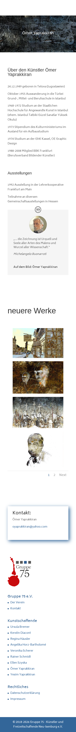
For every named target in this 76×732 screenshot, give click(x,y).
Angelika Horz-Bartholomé (28, 644)
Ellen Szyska (18, 662)
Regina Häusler (20, 639)
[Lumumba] (38, 393)
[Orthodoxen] (38, 427)
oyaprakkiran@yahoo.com (29, 526)
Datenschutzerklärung (25, 693)
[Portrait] (38, 466)
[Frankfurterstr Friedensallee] (38, 357)
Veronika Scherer (21, 650)
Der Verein (17, 602)
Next (62, 475)
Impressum (18, 699)
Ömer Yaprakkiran (22, 668)
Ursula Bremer (20, 627)
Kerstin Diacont (20, 633)
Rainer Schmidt (20, 656)
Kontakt (15, 608)
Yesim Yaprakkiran (22, 674)
